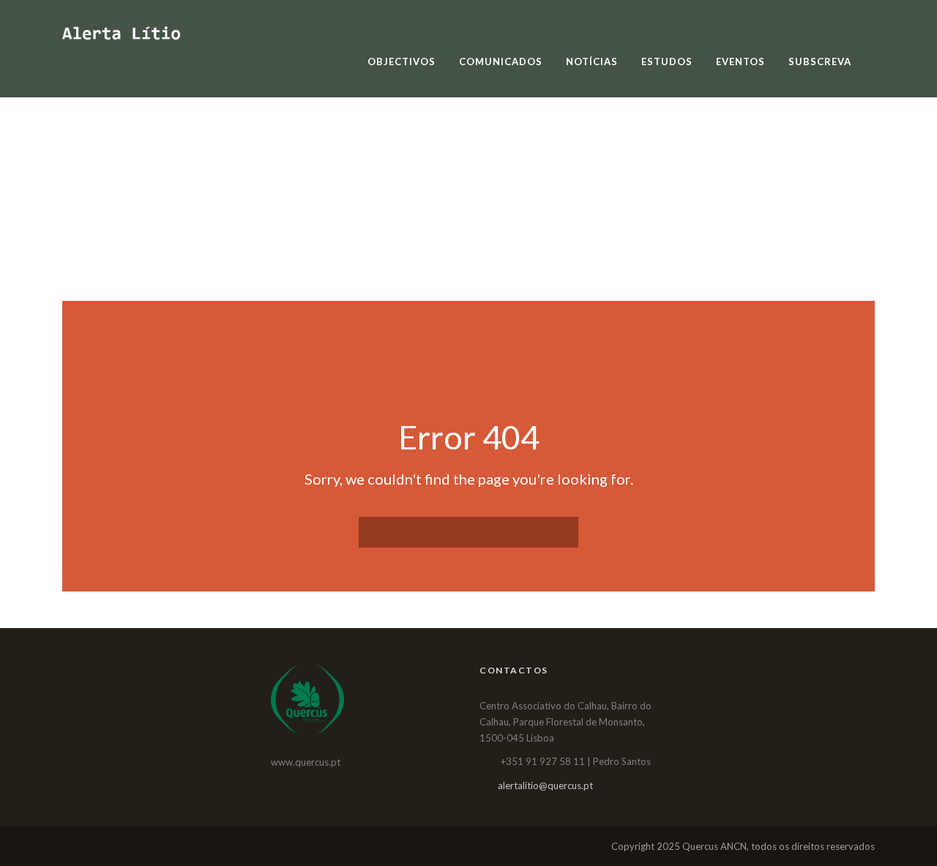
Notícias (592, 61)
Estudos (667, 61)
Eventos (740, 61)
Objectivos (401, 61)
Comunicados (500, 61)
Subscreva (819, 61)
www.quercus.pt (305, 762)
